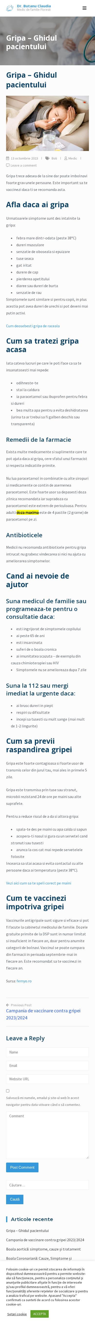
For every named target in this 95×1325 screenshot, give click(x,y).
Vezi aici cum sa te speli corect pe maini (38, 883)
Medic (72, 158)
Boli (54, 158)
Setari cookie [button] (17, 1314)
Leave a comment (24, 165)
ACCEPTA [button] (39, 1314)
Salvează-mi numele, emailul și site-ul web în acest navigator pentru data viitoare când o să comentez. (43, 1101)
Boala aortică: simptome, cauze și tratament (43, 1249)
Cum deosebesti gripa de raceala (33, 325)
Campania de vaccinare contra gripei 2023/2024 (45, 1239)
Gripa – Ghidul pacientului (27, 1230)
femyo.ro (24, 980)
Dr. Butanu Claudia (34, 5)
